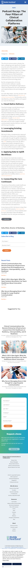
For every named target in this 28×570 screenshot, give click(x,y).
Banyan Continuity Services (14, 465)
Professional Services (14, 482)
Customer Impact (14, 527)
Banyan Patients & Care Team (14, 467)
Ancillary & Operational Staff (14, 495)
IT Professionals (14, 493)
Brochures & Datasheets (14, 505)
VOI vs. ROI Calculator (14, 507)
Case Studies (14, 501)
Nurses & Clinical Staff (14, 488)
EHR (5, 141)
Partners (14, 531)
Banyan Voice (14, 460)
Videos (14, 514)
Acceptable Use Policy (21, 548)
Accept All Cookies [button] (16, 564)
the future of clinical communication (13, 96)
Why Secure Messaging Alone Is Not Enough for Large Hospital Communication (13, 293)
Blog (14, 519)
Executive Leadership (14, 492)
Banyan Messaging (14, 462)
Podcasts (14, 512)
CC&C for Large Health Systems (14, 475)
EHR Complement (14, 476)
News (14, 510)
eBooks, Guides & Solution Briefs (14, 503)
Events (14, 508)
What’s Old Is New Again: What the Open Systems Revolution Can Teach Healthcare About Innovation (14, 281)
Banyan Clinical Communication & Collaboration (12, 457)
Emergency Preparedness (14, 517)
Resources (14, 499)
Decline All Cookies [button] (7, 564)
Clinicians (11, 54)
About (14, 523)
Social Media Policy (12, 548)
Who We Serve (14, 486)
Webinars (14, 515)
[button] (7, 567)
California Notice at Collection (17, 547)
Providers (14, 490)
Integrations (14, 480)
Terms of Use (7, 547)
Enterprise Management (14, 478)
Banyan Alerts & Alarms (14, 463)
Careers (14, 529)
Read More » (3, 275)
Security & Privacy (14, 525)
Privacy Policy (6, 560)
